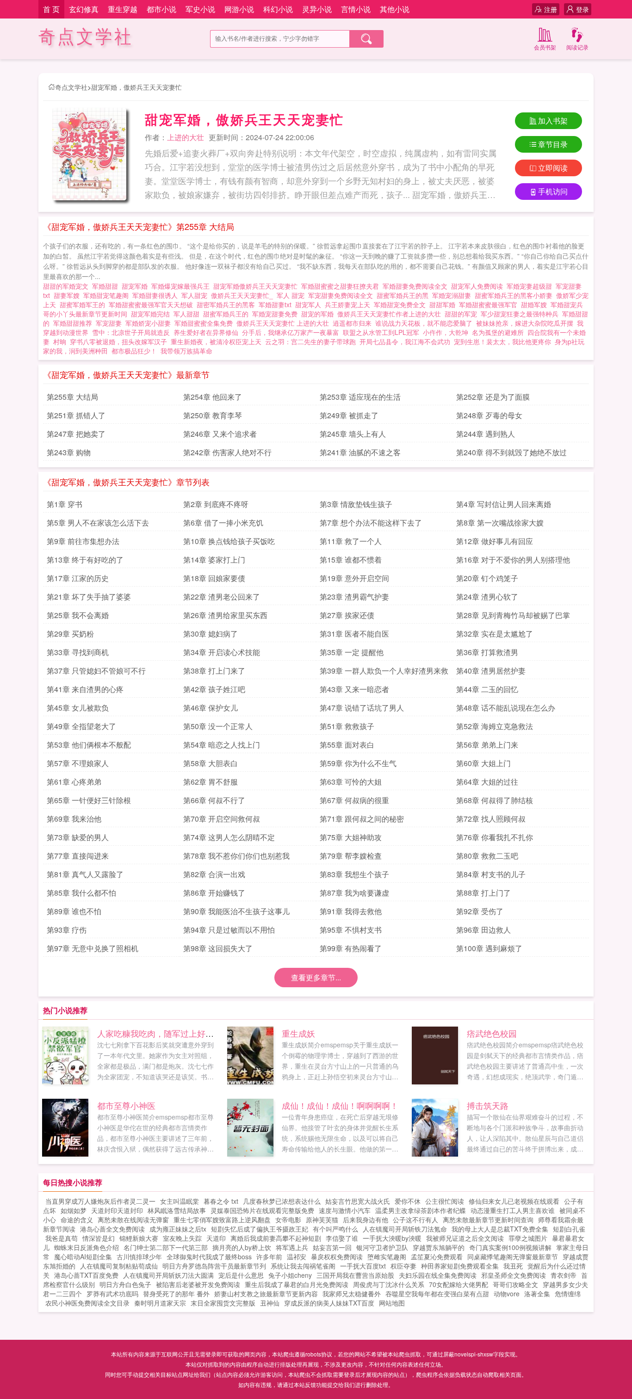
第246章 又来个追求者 (220, 433)
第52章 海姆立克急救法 (494, 726)
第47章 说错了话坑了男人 (362, 707)
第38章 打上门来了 (214, 670)
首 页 (51, 9)
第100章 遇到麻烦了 (489, 948)
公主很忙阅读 (444, 1201)
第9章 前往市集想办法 (83, 541)
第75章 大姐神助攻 (351, 837)
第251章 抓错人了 (76, 415)
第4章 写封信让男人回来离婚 (503, 504)
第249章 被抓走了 (349, 415)
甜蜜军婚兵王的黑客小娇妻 (515, 295)
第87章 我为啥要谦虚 (354, 892)
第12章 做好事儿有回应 (494, 541)
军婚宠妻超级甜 (531, 286)
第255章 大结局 (72, 396)
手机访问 (553, 191)
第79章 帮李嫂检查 (351, 855)
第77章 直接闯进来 (78, 855)
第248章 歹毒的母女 (489, 415)
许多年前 (269, 1256)
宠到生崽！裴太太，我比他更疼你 (502, 341)
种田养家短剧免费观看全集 (460, 1265)
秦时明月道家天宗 (160, 1302)
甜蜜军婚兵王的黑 (404, 295)
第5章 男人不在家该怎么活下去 (98, 522)
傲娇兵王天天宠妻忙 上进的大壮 (284, 323)
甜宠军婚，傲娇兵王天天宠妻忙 (136, 87)
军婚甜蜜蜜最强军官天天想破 (153, 304)
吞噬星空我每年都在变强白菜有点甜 (437, 1293)
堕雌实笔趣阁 (386, 1256)
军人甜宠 (196, 295)
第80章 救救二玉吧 (487, 855)
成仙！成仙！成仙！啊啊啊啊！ (340, 1105)
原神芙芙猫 (322, 1219)
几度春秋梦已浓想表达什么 (282, 1201)
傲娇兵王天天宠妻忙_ (244, 295)
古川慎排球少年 (139, 1256)
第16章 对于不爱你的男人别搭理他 (513, 559)
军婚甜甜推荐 (74, 323)
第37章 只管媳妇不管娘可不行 (96, 670)
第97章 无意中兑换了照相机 (92, 948)
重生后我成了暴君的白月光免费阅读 (296, 1284)
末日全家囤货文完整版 (223, 1302)
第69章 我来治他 (74, 818)
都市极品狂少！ (134, 350)
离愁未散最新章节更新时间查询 (488, 1219)
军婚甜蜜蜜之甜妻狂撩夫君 (342, 286)
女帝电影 (288, 1219)
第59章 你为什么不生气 (358, 763)
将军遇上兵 (292, 1247)
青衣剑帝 (563, 1275)
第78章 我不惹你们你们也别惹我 (236, 855)
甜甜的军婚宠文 (67, 286)
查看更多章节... (316, 977)
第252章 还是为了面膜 (493, 396)
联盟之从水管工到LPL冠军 (381, 332)
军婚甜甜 (107, 286)
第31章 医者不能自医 (354, 633)
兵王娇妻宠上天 (349, 304)
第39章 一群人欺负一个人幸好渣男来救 (384, 670)
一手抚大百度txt (363, 1265)
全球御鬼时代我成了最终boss (209, 1256)
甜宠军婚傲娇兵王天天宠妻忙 (257, 286)
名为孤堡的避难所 (498, 332)
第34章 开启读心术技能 (221, 652)
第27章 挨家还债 (347, 615)
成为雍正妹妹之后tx (177, 1228)
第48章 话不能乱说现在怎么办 (505, 707)
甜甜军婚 (444, 304)
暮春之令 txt (221, 1201)
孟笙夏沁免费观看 (437, 1256)
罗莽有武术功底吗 (112, 1293)
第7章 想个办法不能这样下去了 (371, 522)
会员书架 (545, 47)
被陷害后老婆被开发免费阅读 (198, 1284)
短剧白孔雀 (569, 1228)
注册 (550, 9)
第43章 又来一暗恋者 (354, 689)
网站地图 (392, 1302)
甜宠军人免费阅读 (479, 286)
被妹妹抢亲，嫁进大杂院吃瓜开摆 (524, 323)
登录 (582, 9)
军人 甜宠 (292, 295)
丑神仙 (269, 1302)
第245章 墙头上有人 (353, 433)
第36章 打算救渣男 (487, 652)
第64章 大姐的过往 (487, 781)
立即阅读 (553, 167)
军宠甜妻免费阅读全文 (342, 295)
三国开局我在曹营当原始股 (355, 1275)
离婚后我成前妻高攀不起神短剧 (275, 1238)
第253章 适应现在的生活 (360, 396)
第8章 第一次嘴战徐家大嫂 (500, 522)
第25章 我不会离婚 (78, 615)
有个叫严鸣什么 (335, 1228)
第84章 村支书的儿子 (491, 874)
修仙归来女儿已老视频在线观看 (514, 1201)
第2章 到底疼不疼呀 (215, 504)
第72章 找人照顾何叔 (491, 818)
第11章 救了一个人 (351, 541)
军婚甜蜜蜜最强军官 (490, 304)
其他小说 (394, 9)
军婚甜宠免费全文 (401, 304)
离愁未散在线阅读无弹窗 (133, 1219)
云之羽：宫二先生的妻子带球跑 (310, 341)
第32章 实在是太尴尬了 (494, 633)
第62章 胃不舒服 (210, 781)
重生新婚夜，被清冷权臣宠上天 (216, 341)
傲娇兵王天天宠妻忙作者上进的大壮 (391, 313)
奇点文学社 (85, 36)
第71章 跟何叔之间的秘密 (362, 818)
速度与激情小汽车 (345, 1210)
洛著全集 (537, 1293)
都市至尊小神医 (126, 1105)
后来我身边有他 (365, 1219)
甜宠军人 (310, 304)
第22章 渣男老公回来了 (221, 596)
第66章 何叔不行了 (214, 800)
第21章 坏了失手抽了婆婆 (89, 596)
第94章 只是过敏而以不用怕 (229, 929)
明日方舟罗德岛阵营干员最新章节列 (214, 1265)
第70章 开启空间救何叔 (221, 818)
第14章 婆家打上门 (214, 559)
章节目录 (553, 144)
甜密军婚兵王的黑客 (228, 304)
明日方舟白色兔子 (125, 1284)
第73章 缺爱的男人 (78, 837)
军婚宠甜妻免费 (276, 313)
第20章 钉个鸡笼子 (487, 578)
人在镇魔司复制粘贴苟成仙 (119, 1265)
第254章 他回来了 (212, 396)
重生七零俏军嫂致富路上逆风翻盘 (222, 1219)
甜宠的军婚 (319, 313)
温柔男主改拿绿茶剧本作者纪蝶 (420, 1210)
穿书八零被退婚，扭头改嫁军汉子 (118, 341)
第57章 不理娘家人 (78, 763)
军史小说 (200, 9)
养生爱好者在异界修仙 (205, 332)
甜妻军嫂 (68, 295)
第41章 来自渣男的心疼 (85, 689)
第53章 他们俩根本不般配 (89, 744)
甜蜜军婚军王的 (84, 304)
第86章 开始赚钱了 (214, 892)
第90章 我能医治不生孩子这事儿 (236, 911)
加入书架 (553, 120)
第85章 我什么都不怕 (81, 892)
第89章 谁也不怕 (74, 911)
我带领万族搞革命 (186, 350)
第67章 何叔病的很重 (354, 800)
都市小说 (161, 9)
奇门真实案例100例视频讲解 (510, 1247)
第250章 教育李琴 (212, 415)
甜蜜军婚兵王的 (227, 313)
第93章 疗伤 (67, 929)
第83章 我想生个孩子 (354, 874)
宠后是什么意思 (241, 1275)
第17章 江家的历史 (78, 578)
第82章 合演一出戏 (214, 874)
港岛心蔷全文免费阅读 (112, 1228)
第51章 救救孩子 (347, 726)
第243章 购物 (69, 452)
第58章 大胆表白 (210, 763)
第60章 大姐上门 (483, 763)
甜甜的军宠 (463, 313)
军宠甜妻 (110, 323)
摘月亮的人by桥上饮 (241, 1247)
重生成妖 (298, 1033)
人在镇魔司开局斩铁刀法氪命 (405, 1228)
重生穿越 (122, 9)
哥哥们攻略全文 (515, 1284)
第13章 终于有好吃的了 (85, 559)
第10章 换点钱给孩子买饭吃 (229, 541)
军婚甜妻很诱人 (156, 295)
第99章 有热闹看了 (351, 948)
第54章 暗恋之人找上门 (221, 744)
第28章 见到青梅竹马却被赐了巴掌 (513, 615)
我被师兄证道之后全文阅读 (465, 1238)
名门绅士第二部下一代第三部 (166, 1247)
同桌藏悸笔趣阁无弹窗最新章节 (512, 1256)
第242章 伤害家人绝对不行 (227, 452)
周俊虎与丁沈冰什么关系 (388, 1284)
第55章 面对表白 (347, 744)
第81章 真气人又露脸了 (85, 874)
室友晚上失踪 (182, 1238)
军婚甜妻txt (277, 304)
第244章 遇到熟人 (485, 433)
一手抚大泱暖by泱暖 (392, 1238)
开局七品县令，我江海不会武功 (404, 341)
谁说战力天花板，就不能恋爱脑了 (423, 323)
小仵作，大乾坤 (445, 332)
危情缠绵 (568, 1293)
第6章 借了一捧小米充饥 (223, 522)
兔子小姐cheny (290, 1275)
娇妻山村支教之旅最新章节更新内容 (266, 1293)
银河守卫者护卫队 (382, 1247)
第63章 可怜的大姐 (351, 781)
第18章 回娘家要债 (214, 578)
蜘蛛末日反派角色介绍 (86, 1247)
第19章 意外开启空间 (354, 578)
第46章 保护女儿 (210, 707)
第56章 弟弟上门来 (487, 744)
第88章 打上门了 (483, 892)
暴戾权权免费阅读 (337, 1256)
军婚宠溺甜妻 (453, 295)
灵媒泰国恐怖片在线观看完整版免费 (262, 1210)
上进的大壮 (185, 137)
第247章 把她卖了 (76, 433)
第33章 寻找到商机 (78, 652)
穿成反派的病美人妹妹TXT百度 (329, 1302)
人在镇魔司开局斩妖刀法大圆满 (168, 1275)
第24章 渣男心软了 (487, 596)
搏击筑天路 (487, 1105)
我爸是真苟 (61, 1238)
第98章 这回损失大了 (218, 948)
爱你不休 (408, 1201)
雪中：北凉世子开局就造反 (131, 332)
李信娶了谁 (342, 1238)
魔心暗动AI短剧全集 (83, 1256)
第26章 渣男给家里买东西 (225, 615)
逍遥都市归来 (352, 323)
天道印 (216, 1238)
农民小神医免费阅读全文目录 (87, 1302)
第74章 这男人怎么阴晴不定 (229, 837)
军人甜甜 (188, 313)
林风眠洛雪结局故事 (177, 1210)
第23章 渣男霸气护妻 (354, 596)
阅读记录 (577, 47)
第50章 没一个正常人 (218, 726)
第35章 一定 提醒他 (352, 652)
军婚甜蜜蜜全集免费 (205, 323)
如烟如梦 (74, 1210)
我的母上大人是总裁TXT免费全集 (500, 1228)
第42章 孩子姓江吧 (214, 689)
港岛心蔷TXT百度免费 (86, 1275)
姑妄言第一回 (332, 1247)
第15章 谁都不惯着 (351, 559)
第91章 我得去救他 (351, 911)
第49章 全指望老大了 (81, 726)
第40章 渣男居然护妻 (491, 670)
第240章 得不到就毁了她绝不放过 (511, 452)
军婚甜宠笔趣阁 (107, 295)
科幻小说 (278, 9)
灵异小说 (317, 9)
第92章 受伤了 (479, 911)
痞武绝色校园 (492, 1033)
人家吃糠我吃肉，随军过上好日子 (159, 1033)
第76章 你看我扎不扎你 (494, 837)
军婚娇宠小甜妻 (149, 323)
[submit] (366, 39)
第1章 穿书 (64, 504)
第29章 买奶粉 (70, 633)
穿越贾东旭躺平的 (439, 1247)
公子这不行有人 (415, 1219)
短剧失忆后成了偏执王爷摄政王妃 (259, 1228)
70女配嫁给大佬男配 (458, 1284)
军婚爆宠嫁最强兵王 (182, 286)
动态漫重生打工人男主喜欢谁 (513, 1210)
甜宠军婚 (136, 286)
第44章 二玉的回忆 (487, 689)
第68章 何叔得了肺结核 (494, 800)
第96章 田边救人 (483, 929)
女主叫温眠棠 (179, 1201)
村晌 (59, 341)
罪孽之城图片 (527, 1238)
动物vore (507, 1293)
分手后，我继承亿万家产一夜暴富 (290, 332)
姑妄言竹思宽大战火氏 (357, 1201)
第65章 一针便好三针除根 (89, 800)
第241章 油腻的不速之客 (360, 452)
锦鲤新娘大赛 (138, 1238)
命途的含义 (77, 1219)
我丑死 (513, 1265)
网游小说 (239, 9)
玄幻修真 (84, 9)
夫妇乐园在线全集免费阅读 (438, 1275)
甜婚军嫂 (536, 304)
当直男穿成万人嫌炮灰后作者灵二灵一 (100, 1201)
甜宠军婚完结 (152, 313)
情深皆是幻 (98, 1238)
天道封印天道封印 (117, 1210)
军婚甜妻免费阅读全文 (417, 286)
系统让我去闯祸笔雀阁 (303, 1265)
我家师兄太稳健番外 (351, 1293)
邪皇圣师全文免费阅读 (513, 1275)
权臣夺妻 (403, 1265)
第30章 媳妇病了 (210, 633)
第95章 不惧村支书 (351, 929)
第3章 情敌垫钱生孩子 (356, 504)
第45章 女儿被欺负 (78, 707)
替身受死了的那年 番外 (176, 1293)
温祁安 (296, 1256)
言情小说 (356, 9)
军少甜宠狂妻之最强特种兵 (521, 313)
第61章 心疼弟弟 (74, 781)
